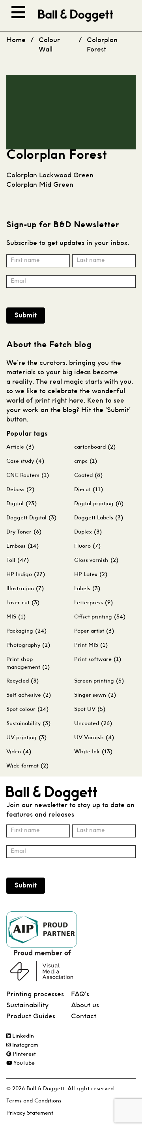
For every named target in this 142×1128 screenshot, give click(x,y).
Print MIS (91, 645)
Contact (83, 1016)
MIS (16, 617)
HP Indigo (25, 574)
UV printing (26, 737)
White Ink (93, 751)
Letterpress (93, 602)
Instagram (24, 1045)
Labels (87, 588)
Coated (88, 475)
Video (18, 751)
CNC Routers (27, 475)
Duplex (88, 532)
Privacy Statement (29, 1113)
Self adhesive (28, 695)
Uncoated (93, 723)
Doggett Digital (31, 518)
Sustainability (28, 723)
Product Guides (30, 1016)
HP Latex (90, 574)
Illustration (25, 588)
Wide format (27, 766)
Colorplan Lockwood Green (49, 175)
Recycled (22, 681)
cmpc (85, 461)
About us (85, 1005)
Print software (97, 659)
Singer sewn (95, 695)
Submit (26, 315)
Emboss (22, 546)
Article (20, 447)
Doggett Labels (98, 518)
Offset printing (99, 617)
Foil (17, 560)
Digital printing (98, 503)
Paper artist (94, 631)
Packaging (26, 631)
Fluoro (87, 546)
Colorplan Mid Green (39, 185)
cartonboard (95, 447)
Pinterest (23, 1054)
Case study (25, 461)
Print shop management (28, 663)
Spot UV (89, 709)
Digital (21, 503)
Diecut (88, 489)
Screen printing (99, 681)
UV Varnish (94, 737)
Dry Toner (23, 532)
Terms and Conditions (34, 1101)
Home (16, 40)
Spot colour (27, 709)
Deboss (20, 489)
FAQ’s (80, 994)
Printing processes (35, 994)
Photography (28, 645)
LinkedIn (22, 1036)
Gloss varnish (96, 560)
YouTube (23, 1063)
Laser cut (22, 602)
